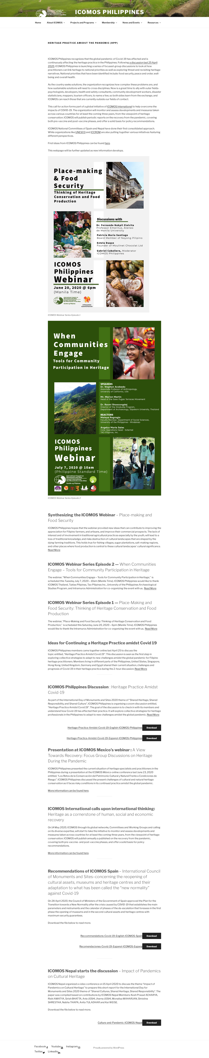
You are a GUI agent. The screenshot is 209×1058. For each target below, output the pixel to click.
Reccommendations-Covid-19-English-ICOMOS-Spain (111, 935)
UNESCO (80, 132)
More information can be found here (68, 790)
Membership (108, 22)
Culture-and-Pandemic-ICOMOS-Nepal (120, 1022)
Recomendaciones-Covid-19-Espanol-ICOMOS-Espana (110, 946)
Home (38, 22)
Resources (153, 22)
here (107, 143)
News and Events (131, 22)
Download (152, 727)
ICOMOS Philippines (109, 12)
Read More (54, 550)
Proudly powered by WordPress (108, 1047)
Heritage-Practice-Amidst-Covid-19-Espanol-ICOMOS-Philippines (104, 738)
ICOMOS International (119, 106)
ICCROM (96, 132)
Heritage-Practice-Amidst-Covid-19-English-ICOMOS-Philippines (105, 727)
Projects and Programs (82, 22)
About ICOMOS (54, 22)
